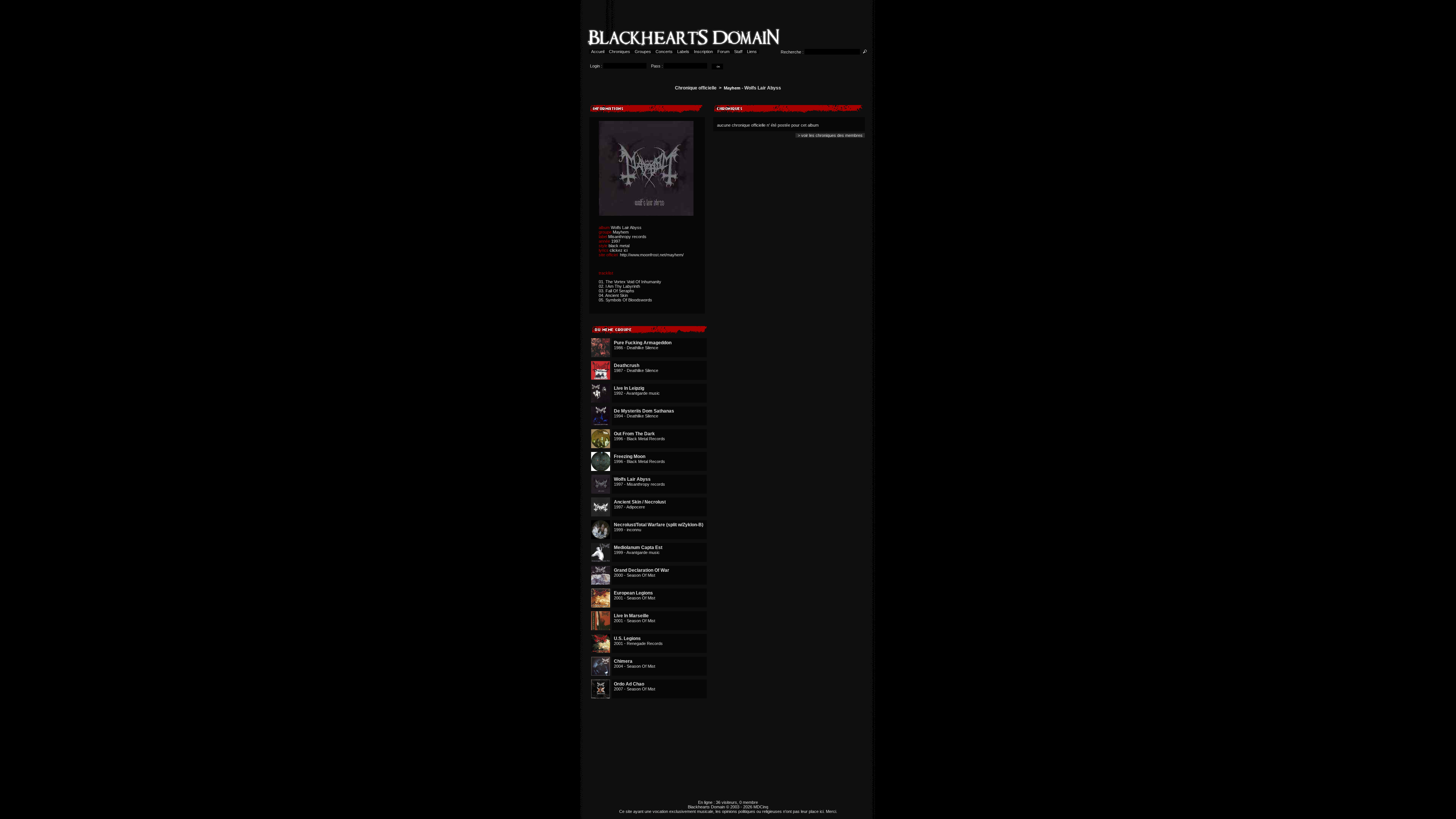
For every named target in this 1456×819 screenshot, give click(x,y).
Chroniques (619, 51)
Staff (738, 51)
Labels (683, 51)
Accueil (598, 51)
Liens (752, 51)
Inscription (703, 51)
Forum (723, 51)
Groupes (642, 51)
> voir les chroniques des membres (830, 135)
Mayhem (732, 88)
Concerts (664, 51)
